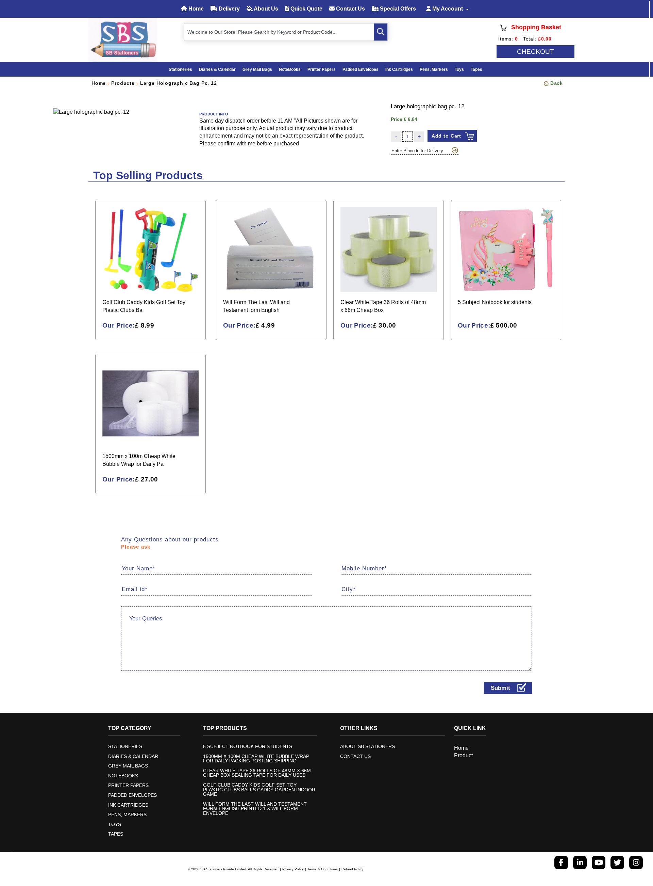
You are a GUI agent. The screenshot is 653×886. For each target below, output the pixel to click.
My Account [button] (447, 9)
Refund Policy (352, 869)
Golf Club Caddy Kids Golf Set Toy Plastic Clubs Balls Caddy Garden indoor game (259, 790)
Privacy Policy (293, 869)
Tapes (476, 69)
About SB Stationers (367, 746)
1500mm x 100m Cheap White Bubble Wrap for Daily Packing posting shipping (256, 759)
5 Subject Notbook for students (247, 746)
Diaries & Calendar (217, 69)
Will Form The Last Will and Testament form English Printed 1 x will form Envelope (255, 809)
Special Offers (397, 9)
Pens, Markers (434, 69)
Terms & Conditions (322, 869)
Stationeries (180, 69)
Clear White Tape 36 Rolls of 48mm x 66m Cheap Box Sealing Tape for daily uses (257, 773)
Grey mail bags (257, 69)
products (123, 83)
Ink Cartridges (399, 69)
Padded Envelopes (360, 69)
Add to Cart (447, 136)
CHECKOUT (535, 51)
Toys (459, 69)
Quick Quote (305, 9)
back (556, 83)
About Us (265, 9)
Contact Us (350, 9)
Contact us (355, 756)
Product (463, 755)
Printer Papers (321, 69)
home (98, 83)
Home (195, 9)
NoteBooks (290, 69)
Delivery (228, 9)
